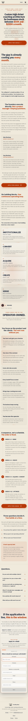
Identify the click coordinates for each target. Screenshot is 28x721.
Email (14, 675)
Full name (14, 656)
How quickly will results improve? (12, 596)
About (14, 715)
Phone (14, 682)
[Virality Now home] (2, 2)
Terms (16, 718)
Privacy (11, 718)
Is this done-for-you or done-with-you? (12, 579)
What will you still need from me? (12, 600)
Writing (6, 712)
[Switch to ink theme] (26, 2)
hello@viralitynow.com (18, 712)
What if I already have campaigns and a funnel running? (13, 590)
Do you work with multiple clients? (12, 574)
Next (14, 689)
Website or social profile (14, 669)
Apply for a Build (14, 42)
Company (14, 662)
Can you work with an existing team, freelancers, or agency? (12, 585)
